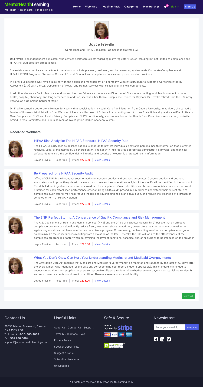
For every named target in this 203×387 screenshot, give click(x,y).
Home (77, 6)
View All (188, 296)
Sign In (174, 6)
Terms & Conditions (66, 333)
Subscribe (192, 327)
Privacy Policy (62, 340)
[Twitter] (169, 339)
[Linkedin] (162, 339)
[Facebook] (156, 339)
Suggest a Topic (64, 353)
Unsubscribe (61, 365)
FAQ (82, 333)
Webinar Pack (111, 6)
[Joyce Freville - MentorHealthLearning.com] (15, 148)
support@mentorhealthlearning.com (26, 342)
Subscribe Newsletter (67, 359)
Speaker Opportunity (66, 346)
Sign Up (190, 6)
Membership (151, 6)
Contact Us (74, 327)
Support (89, 327)
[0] (165, 6)
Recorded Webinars (25, 132)
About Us (59, 327)
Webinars (91, 6)
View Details (102, 159)
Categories (131, 6)
